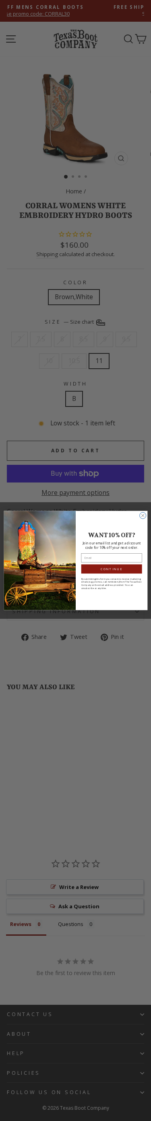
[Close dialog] (142, 515)
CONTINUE (111, 569)
